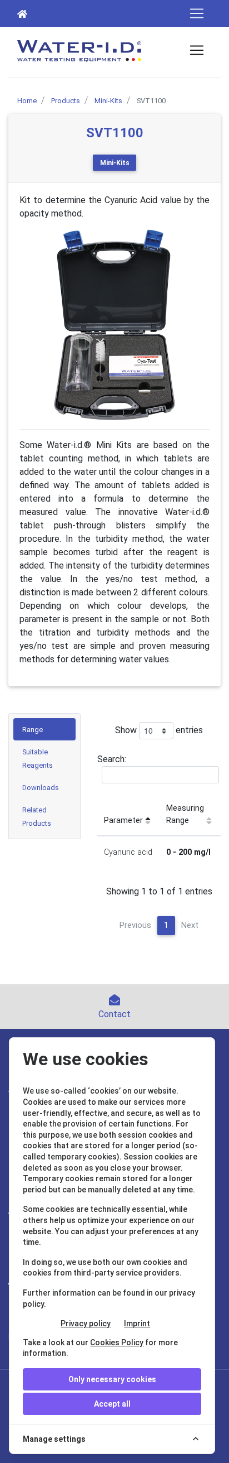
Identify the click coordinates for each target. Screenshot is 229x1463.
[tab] (44, 729)
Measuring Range (185, 814)
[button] (33, 324)
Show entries (159, 730)
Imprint (137, 1323)
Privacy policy (86, 1323)
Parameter (123, 820)
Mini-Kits (115, 163)
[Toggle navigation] (197, 13)
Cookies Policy (116, 1342)
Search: (111, 759)
